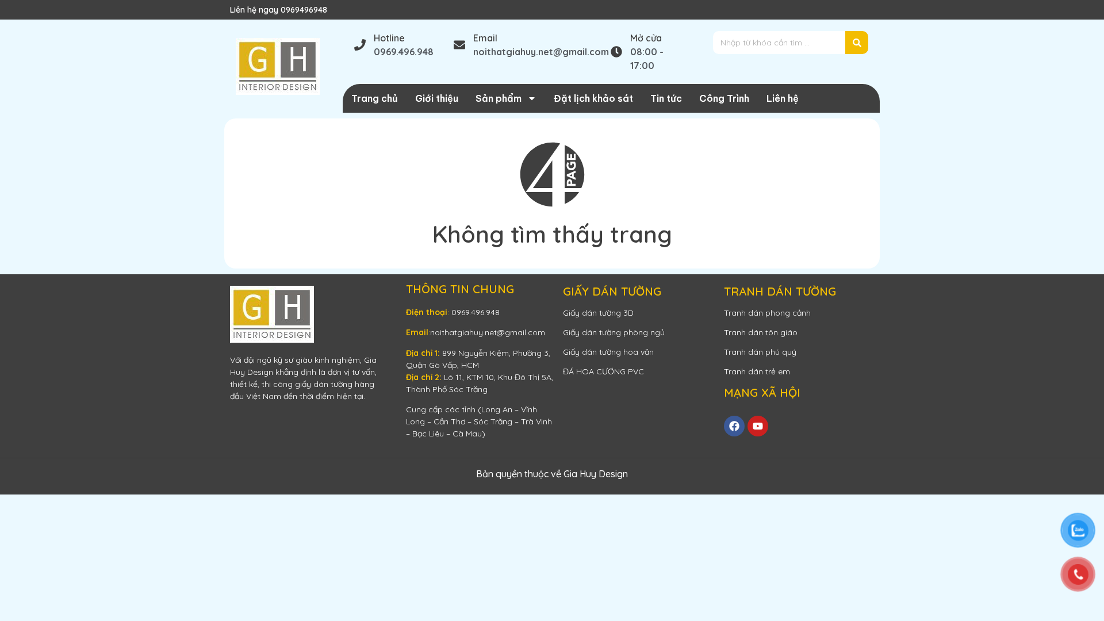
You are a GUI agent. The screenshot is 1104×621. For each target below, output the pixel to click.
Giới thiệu (436, 98)
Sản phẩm (499, 98)
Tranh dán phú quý (760, 352)
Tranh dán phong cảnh (767, 313)
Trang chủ (374, 98)
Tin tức (666, 98)
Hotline (389, 38)
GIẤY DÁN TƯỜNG (612, 291)
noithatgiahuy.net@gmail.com (487, 332)
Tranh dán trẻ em (757, 371)
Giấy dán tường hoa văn (608, 352)
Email (485, 38)
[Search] (856, 42)
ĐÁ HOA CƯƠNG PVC (603, 371)
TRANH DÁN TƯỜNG (780, 291)
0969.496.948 (475, 312)
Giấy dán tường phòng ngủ (614, 332)
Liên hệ (782, 98)
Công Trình (724, 98)
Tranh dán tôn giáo (761, 332)
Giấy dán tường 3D (598, 313)
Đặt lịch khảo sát (593, 98)
